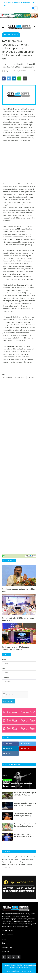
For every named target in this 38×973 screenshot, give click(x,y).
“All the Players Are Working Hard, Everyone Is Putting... (23, 815)
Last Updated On (18, 2)
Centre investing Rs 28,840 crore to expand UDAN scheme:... (18, 619)
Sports (4, 939)
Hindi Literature (7, 935)
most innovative (19, 377)
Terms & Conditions (13, 971)
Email (3, 669)
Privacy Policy (26, 971)
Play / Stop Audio (10, 35)
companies (31, 377)
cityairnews (9, 71)
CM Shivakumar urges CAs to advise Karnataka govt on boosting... (15, 648)
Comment (5, 678)
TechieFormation (24, 967)
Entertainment (7, 947)
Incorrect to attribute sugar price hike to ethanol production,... (25, 804)
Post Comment (8, 701)
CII (3, 381)
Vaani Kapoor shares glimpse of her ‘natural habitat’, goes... (25, 825)
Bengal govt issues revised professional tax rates (18, 590)
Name (4, 660)
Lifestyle (4, 943)
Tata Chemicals (7, 377)
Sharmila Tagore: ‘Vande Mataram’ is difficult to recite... (24, 835)
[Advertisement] (19, 164)
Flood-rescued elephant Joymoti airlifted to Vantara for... (25, 794)
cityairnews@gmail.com (10, 862)
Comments (6, 655)
